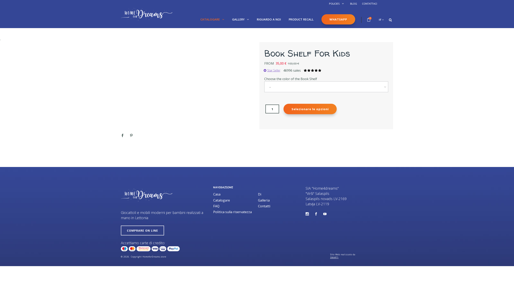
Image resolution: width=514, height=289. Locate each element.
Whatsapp (338, 19)
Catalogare (210, 19)
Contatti (264, 206)
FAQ (216, 206)
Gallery (238, 19)
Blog (353, 3)
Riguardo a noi (269, 19)
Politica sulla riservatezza (232, 212)
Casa (216, 194)
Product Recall (301, 19)
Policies (334, 3)
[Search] (390, 19)
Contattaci (369, 3)
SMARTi (334, 257)
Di (259, 194)
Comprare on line (142, 230)
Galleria (264, 200)
